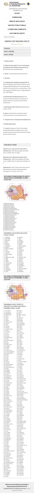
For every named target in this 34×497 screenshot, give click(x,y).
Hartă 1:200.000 (9, 51)
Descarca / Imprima (17, 44)
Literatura (7, 48)
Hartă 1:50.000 (8, 54)
